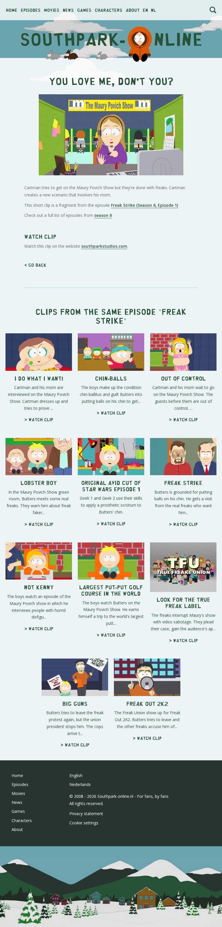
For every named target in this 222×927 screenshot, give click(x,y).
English (75, 775)
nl (153, 10)
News (68, 10)
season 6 (103, 215)
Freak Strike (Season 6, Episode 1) (144, 205)
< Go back (35, 265)
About (133, 10)
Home (11, 10)
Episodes (30, 10)
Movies (51, 10)
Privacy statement (86, 813)
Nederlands (80, 784)
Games (84, 10)
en (145, 10)
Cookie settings (83, 823)
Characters (108, 10)
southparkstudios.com (104, 246)
